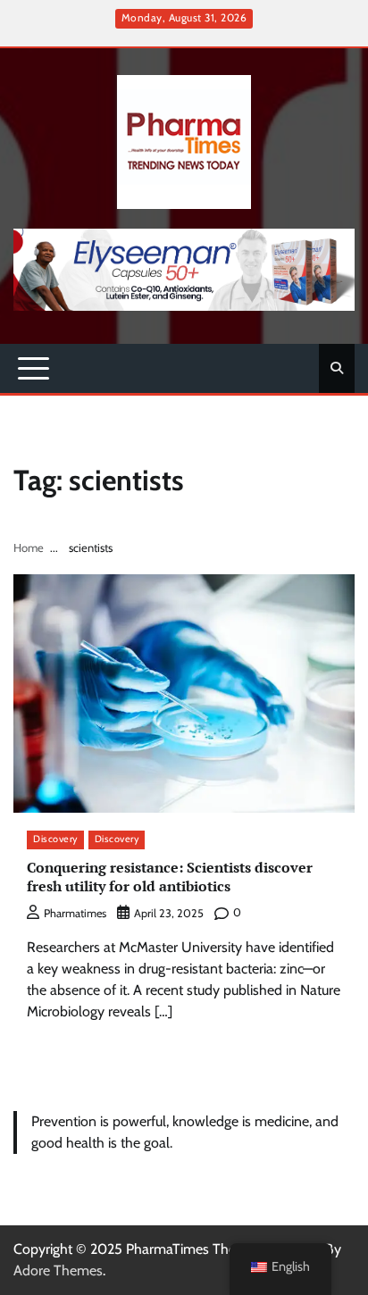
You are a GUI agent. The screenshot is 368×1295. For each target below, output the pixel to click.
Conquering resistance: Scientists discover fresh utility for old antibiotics (170, 876)
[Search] (336, 368)
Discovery (55, 839)
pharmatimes (75, 913)
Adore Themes (58, 1270)
